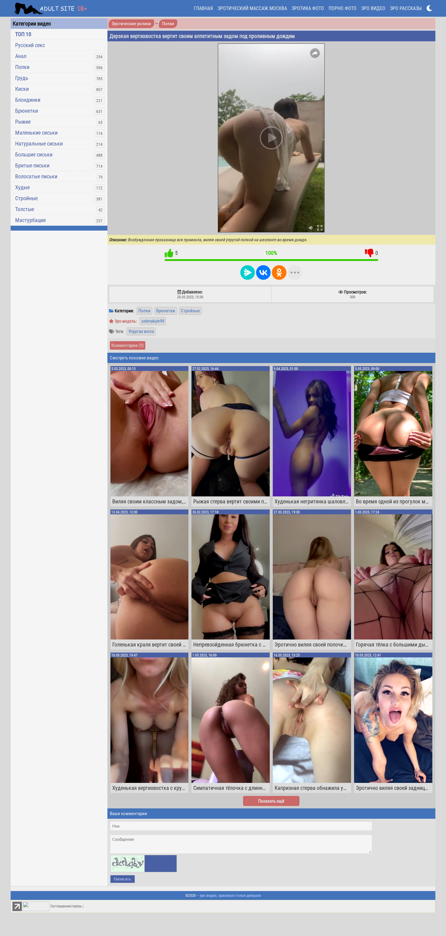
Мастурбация (30, 220)
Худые (22, 187)
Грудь (21, 78)
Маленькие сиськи (36, 132)
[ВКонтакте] (263, 272)
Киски (22, 89)
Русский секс (30, 45)
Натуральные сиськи (39, 143)
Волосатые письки (36, 176)
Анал (20, 56)
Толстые (24, 209)
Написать (122, 879)
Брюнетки (26, 111)
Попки (22, 67)
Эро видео (373, 8)
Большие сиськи (33, 154)
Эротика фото (308, 8)
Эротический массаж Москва (252, 8)
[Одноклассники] (279, 272)
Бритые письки (32, 165)
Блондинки (27, 100)
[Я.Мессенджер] (247, 272)
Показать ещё (271, 801)
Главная (203, 8)
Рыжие (23, 121)
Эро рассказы (406, 8)
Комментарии (127, 345)
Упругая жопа (141, 331)
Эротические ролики (131, 23)
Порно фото (342, 8)
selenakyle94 (152, 321)
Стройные (26, 198)
